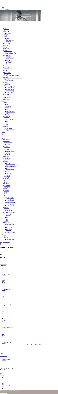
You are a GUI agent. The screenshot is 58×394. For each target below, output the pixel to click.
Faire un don (5, 81)
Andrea (3, 296)
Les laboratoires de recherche (7, 73)
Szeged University (8, 226)
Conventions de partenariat (7, 236)
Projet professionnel (8, 56)
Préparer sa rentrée (6, 155)
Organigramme (6, 34)
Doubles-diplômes (6, 110)
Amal (2, 288)
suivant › (36, 344)
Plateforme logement (6, 45)
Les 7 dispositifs (6, 124)
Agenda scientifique (6, 69)
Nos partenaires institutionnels (8, 30)
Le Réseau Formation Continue (8, 100)
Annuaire (5, 85)
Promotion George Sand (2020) (10, 90)
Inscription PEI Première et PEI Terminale (9, 129)
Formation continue (8, 41)
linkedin (4, 4)
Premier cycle (7, 38)
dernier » (40, 344)
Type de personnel (2, 257)
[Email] (29, 244)
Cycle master (7, 150)
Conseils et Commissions (9, 143)
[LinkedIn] (29, 243)
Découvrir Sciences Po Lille (7, 141)
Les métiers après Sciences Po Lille (8, 80)
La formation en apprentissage (8, 51)
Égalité (3, 8)
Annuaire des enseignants (7, 67)
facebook (1, 4)
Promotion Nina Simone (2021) (10, 89)
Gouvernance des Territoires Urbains (10, 52)
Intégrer (3, 148)
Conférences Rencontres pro (9, 58)
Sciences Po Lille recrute (7, 35)
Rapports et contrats (8, 33)
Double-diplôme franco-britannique (10, 112)
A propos (5, 123)
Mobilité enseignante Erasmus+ (10, 119)
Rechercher (1, 373)
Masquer (2, 393)
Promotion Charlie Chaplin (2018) (10, 91)
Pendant (7, 108)
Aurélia (3, 334)
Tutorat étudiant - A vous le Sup (10, 239)
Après (6, 109)
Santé (6, 63)
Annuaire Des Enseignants (6, 242)
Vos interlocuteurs (6, 146)
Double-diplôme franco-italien (9, 113)
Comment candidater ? (9, 229)
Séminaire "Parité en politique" (10, 98)
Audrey (3, 326)
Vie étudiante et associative (7, 59)
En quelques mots (6, 29)
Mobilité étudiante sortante (7, 107)
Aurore (3, 341)
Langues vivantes (6, 49)
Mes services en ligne (6, 178)
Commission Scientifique (7, 185)
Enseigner (3, 65)
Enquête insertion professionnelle (10, 57)
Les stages (5, 50)
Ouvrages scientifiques (7, 72)
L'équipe (7, 104)
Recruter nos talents (6, 190)
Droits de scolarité (6, 156)
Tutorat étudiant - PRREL (9, 128)
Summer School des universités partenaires (11, 122)
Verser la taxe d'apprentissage (7, 192)
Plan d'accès (5, 36)
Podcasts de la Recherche (7, 71)
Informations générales (7, 177)
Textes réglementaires (8, 32)
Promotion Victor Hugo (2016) (10, 204)
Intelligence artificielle (7, 64)
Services (1, 262)
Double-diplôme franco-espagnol (10, 224)
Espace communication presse (6, 359)
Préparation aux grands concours (10, 40)
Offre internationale (8, 214)
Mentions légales (4, 358)
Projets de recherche (6, 187)
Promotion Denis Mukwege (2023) (10, 199)
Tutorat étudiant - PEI (8, 238)
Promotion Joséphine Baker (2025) (10, 86)
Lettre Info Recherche (7, 70)
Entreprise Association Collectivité (6, 77)
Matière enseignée (2, 254)
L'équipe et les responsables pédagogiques (9, 212)
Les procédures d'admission (7, 43)
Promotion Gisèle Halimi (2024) (10, 87)
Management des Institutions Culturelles (11, 53)
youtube (6, 4)
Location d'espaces (6, 194)
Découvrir (3, 138)
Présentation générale (6, 207)
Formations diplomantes (7, 97)
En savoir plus (5, 393)
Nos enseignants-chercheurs (7, 182)
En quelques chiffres (6, 28)
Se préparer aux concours (7, 42)
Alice (2, 273)
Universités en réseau (8, 106)
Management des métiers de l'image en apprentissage (12, 165)
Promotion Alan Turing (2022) (10, 88)
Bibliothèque (3, 7)
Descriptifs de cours (6, 47)
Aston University (8, 114)
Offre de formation (6, 37)
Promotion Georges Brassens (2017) (10, 92)
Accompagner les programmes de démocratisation (12, 172)
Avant (6, 219)
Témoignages (7, 121)
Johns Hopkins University (9, 115)
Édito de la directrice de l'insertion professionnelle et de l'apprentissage (13, 78)
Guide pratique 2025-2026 (7, 27)
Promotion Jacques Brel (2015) (10, 93)
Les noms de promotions (7, 94)
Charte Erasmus (8, 103)
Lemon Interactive (6, 369)
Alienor (3, 281)
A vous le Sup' (6, 125)
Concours (7, 168)
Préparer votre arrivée (8, 118)
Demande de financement (7, 74)
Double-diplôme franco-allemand (10, 111)
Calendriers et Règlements (7, 48)
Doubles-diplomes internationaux (10, 151)
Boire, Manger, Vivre (8, 163)
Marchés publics (6, 82)
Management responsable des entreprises (11, 54)
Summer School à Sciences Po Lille (10, 120)
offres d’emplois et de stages (5, 357)
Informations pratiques (9, 173)
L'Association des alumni (7, 84)
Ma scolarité (5, 160)
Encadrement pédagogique (7, 68)
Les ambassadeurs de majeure (9, 170)
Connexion (3, 132)
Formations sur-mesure (7, 99)
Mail (2, 377)
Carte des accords (8, 217)
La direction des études (7, 158)
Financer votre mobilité (7, 116)
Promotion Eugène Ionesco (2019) (10, 202)
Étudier (3, 46)
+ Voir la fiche (3, 282)
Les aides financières (8, 62)
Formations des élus (6, 209)
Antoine (3, 311)
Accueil (1, 242)
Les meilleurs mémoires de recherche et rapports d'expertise (11, 75)
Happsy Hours (8, 175)
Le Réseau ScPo (8, 153)
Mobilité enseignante (6, 117)
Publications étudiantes (7, 76)
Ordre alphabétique (3, 265)
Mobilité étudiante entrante (7, 221)
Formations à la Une (6, 96)
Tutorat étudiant (6, 126)
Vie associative (8, 60)
